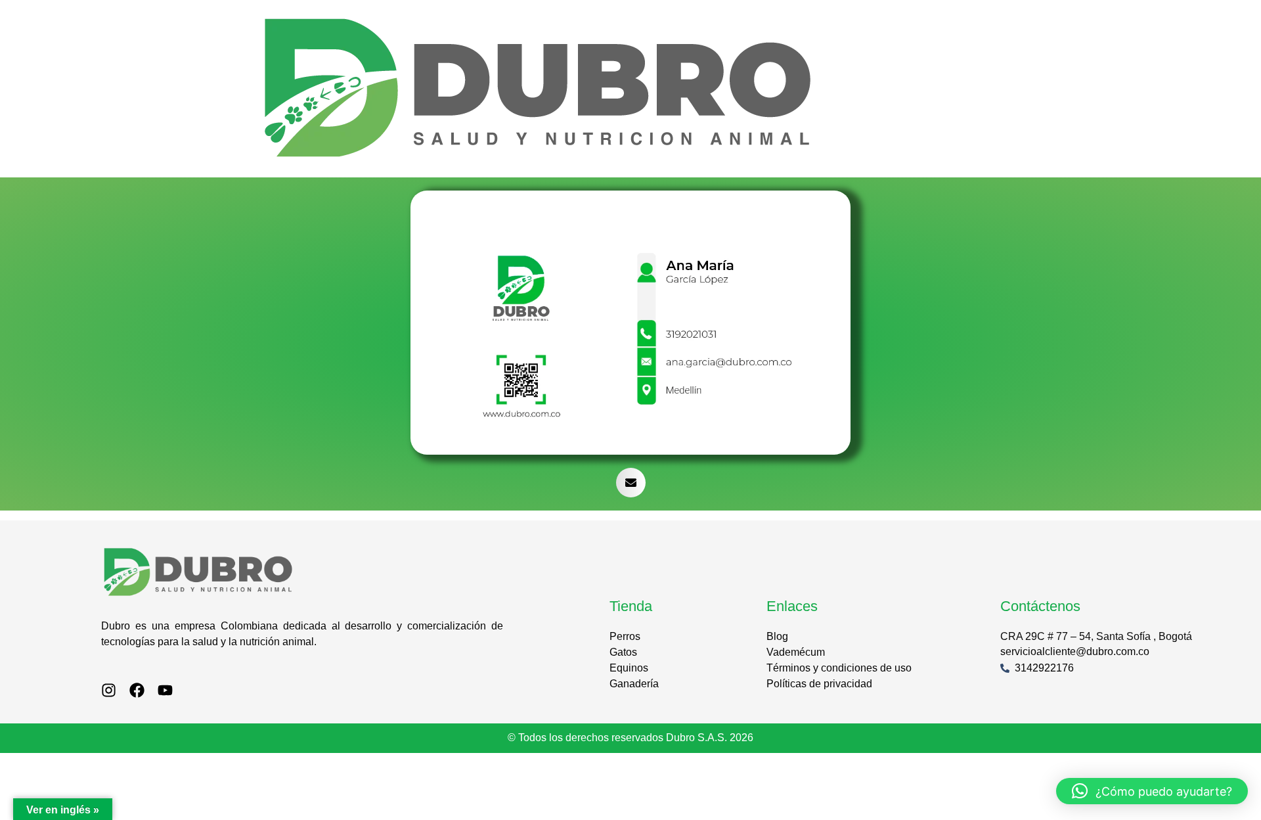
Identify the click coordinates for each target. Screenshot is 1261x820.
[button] (631, 482)
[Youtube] (165, 690)
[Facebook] (136, 690)
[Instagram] (108, 690)
